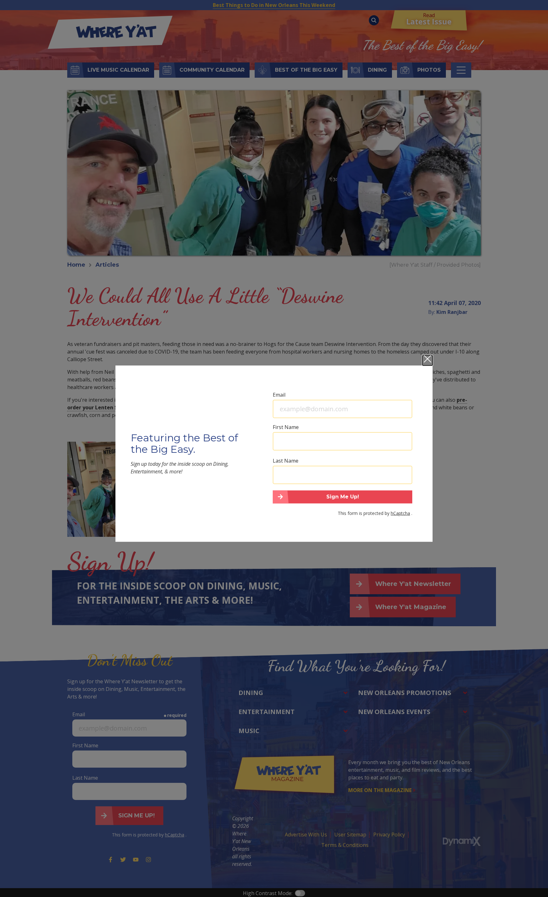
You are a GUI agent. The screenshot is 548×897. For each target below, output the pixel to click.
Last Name (285, 460)
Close (427, 360)
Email (279, 394)
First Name (286, 426)
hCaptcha (400, 513)
